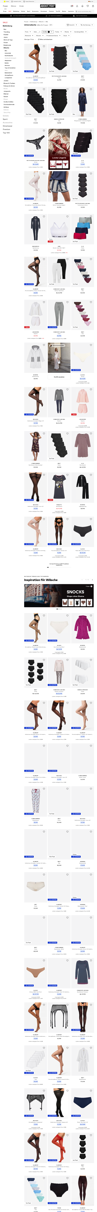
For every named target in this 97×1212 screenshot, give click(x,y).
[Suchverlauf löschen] (93, 11)
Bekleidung (33, 21)
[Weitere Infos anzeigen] (35, 84)
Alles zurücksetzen (46, 39)
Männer (13, 6)
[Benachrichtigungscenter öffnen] (82, 6)
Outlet (7, 1)
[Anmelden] (77, 6)
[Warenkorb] (93, 6)
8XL (47, 21)
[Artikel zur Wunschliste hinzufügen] (44, 46)
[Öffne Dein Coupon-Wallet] (72, 6)
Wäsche (41, 21)
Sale (35, 32)
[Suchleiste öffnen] (76, 11)
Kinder (21, 6)
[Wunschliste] (88, 6)
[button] (72, 24)
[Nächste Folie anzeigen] (92, 580)
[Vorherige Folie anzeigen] (82, 580)
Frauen (5, 6)
